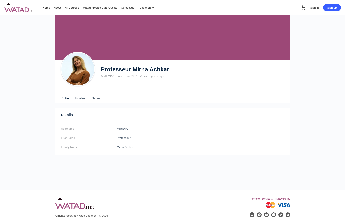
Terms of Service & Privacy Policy (270, 198)
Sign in (314, 7)
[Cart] (303, 7)
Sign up (332, 7)
